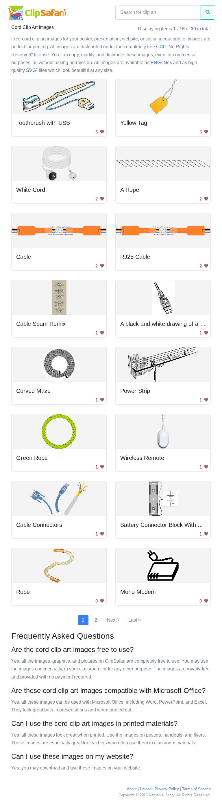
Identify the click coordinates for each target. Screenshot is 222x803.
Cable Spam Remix (41, 324)
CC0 (161, 46)
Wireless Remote (142, 458)
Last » (134, 620)
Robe (23, 592)
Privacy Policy (167, 789)
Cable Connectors (39, 525)
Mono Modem (138, 592)
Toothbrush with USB (43, 123)
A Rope (129, 190)
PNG (156, 62)
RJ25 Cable (135, 257)
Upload (145, 789)
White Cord (30, 190)
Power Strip (135, 391)
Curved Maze (33, 391)
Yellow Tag (133, 123)
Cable (23, 257)
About (132, 789)
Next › (113, 620)
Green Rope (32, 458)
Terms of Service (196, 789)
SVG (32, 70)
